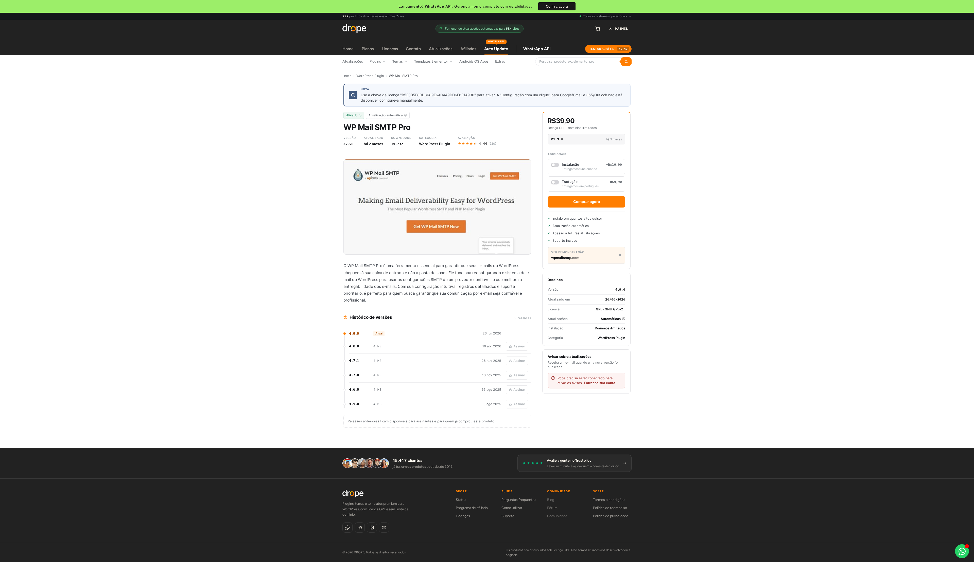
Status (461, 500)
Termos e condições (609, 500)
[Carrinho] (598, 29)
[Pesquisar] (626, 61)
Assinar (519, 346)
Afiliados (468, 48)
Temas (397, 61)
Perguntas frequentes (518, 500)
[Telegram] (360, 527)
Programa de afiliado (472, 508)
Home (348, 48)
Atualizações (440, 48)
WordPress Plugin (370, 76)
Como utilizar (511, 508)
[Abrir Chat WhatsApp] (962, 551)
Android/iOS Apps (474, 61)
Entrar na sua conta (599, 383)
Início (347, 76)
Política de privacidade (610, 516)
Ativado (351, 115)
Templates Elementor (431, 61)
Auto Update (496, 47)
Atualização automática (386, 115)
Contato (413, 48)
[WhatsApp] (347, 527)
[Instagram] (372, 527)
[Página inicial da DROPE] (354, 28)
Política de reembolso (610, 508)
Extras (500, 61)
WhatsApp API (537, 48)
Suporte (507, 516)
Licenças (390, 48)
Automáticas (611, 319)
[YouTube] (384, 527)
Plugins (375, 61)
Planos (368, 48)
